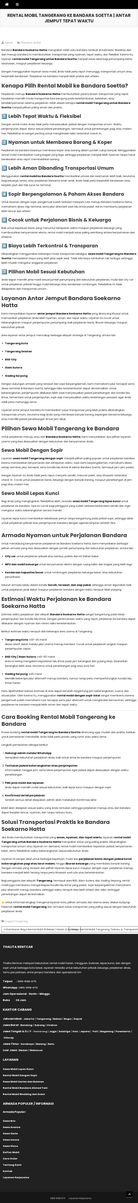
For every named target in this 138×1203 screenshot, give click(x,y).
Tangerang (21, 921)
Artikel (37, 42)
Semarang (40, 1031)
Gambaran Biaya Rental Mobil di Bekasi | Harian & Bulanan (42, 929)
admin (9, 42)
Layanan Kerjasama (80, 1198)
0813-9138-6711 (27, 981)
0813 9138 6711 (57, 1198)
